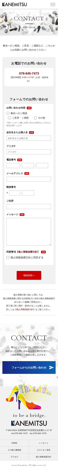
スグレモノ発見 (43, 450)
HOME (14, 443)
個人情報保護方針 (43, 457)
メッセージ (43, 443)
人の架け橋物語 (14, 450)
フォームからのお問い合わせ (29, 367)
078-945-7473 (29, 73)
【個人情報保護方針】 (28, 251)
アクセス (14, 457)
